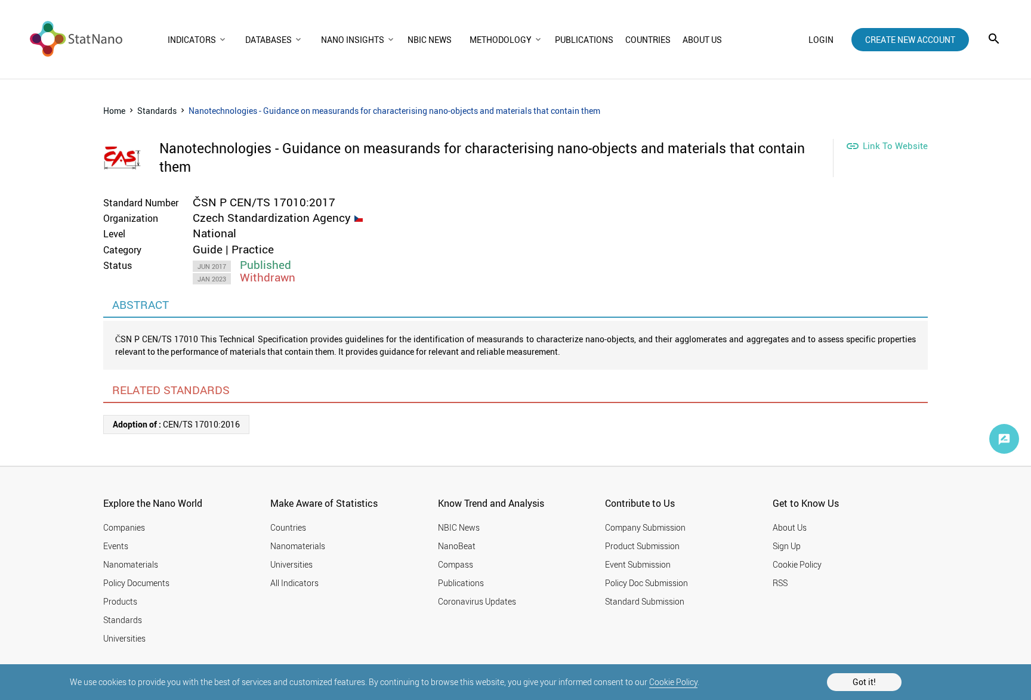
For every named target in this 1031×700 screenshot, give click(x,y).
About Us (790, 527)
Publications (461, 583)
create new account (910, 39)
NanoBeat (457, 546)
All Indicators (294, 583)
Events (115, 546)
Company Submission (645, 527)
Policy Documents (136, 583)
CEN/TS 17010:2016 (176, 424)
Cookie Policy (673, 681)
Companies (124, 527)
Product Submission (642, 546)
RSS (780, 583)
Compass (455, 564)
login (821, 39)
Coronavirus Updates (477, 601)
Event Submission (638, 564)
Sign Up (787, 546)
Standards (157, 110)
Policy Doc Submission (646, 583)
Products (120, 601)
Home (114, 110)
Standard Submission (644, 601)
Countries (288, 527)
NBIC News (459, 527)
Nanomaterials (130, 564)
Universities (124, 638)
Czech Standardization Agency (272, 217)
